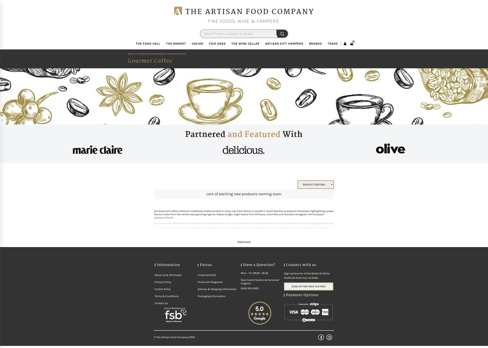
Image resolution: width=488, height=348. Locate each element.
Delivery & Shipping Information (217, 300)
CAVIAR (208, 55)
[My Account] (324, 43)
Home (157, 65)
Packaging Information (212, 307)
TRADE (326, 55)
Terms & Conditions (167, 307)
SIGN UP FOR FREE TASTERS (309, 298)
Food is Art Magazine (210, 293)
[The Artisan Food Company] (244, 27)
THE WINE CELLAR (249, 57)
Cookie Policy (163, 300)
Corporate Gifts (207, 286)
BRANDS (308, 55)
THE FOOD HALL (166, 57)
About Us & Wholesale (168, 286)
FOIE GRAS (226, 57)
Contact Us (161, 314)
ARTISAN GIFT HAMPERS (281, 57)
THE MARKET (189, 57)
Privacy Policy (163, 293)
